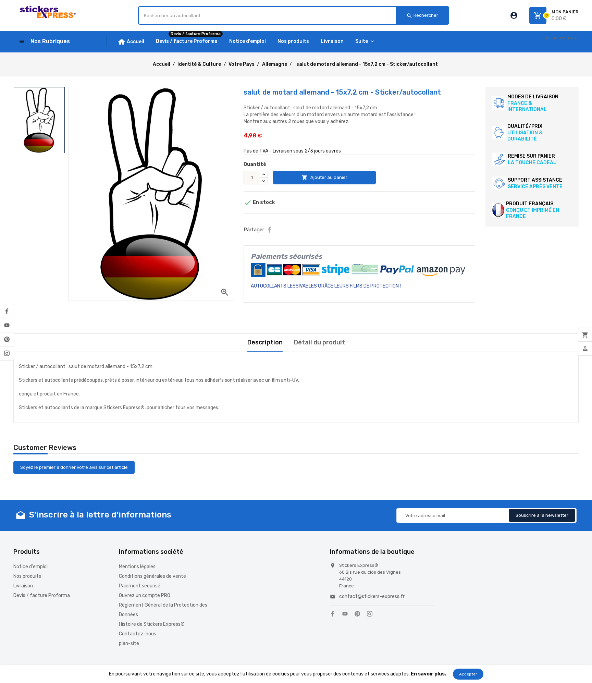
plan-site (129, 643)
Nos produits (27, 576)
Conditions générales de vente (152, 576)
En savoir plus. (428, 674)
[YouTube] (7, 325)
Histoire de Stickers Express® (152, 624)
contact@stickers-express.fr (372, 596)
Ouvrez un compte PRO (144, 595)
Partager (269, 229)
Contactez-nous (560, 38)
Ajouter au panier (324, 177)
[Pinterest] (7, 339)
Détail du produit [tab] (319, 342)
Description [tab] (265, 342)
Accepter (468, 674)
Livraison (23, 586)
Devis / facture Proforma (41, 595)
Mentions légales (137, 567)
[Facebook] (7, 311)
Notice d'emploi (30, 567)
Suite (361, 41)
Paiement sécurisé (139, 586)
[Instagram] (7, 353)
